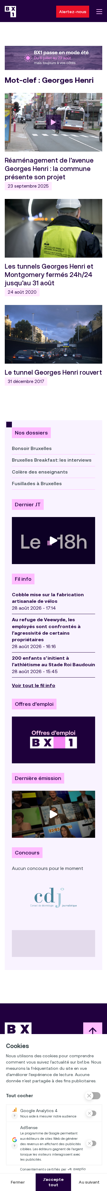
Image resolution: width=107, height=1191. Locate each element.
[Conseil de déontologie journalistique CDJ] (53, 897)
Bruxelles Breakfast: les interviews (52, 460)
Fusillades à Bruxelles (37, 483)
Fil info (23, 579)
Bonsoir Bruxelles (32, 448)
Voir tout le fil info (33, 685)
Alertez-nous (72, 12)
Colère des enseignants (40, 471)
